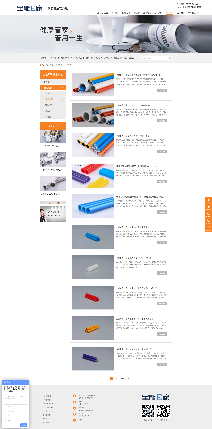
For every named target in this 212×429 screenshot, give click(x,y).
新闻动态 (59, 65)
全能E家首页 (102, 12)
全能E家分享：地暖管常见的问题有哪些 (133, 349)
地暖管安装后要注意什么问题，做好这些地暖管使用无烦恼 (141, 196)
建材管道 (147, 12)
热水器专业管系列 (49, 411)
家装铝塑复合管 (66, 58)
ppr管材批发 (108, 58)
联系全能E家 (193, 12)
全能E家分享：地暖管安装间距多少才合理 (134, 318)
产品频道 (48, 116)
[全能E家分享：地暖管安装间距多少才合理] (93, 328)
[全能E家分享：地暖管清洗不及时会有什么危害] (93, 298)
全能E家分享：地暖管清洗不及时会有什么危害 (136, 288)
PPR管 (114, 12)
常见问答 (68, 65)
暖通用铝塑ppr (129, 58)
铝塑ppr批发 (118, 58)
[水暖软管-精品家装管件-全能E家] (53, 179)
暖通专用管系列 (48, 407)
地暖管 (137, 12)
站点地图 (46, 422)
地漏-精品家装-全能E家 (52, 141)
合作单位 (48, 110)
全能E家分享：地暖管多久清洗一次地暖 (133, 257)
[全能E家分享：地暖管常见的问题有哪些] (93, 359)
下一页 (123, 378)
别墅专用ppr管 (54, 58)
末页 (129, 378)
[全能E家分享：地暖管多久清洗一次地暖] (93, 267)
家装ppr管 (89, 58)
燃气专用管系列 (48, 415)
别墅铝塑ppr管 (79, 58)
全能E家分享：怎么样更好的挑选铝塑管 (133, 135)
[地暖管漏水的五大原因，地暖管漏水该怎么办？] (93, 176)
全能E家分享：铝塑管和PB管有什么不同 (134, 105)
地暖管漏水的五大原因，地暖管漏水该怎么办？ (137, 166)
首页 (51, 65)
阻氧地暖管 (98, 58)
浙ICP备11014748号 (92, 398)
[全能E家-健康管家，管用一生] (106, 53)
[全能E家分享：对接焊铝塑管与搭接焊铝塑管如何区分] (93, 84)
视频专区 (48, 105)
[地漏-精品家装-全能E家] (53, 131)
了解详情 (162, 90)
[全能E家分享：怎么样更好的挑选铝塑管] (93, 145)
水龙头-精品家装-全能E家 (52, 165)
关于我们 (181, 12)
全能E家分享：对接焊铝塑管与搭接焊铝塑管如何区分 (139, 74)
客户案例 (158, 12)
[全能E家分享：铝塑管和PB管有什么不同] (93, 115)
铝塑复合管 (125, 12)
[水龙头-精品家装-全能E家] (53, 155)
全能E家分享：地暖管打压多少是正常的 (133, 227)
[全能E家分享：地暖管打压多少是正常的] (93, 237)
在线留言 (46, 418)
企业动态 (49, 93)
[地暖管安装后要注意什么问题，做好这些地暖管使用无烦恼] (93, 206)
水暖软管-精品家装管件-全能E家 (53, 190)
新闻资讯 (169, 12)
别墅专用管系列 (48, 400)
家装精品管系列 (48, 403)
